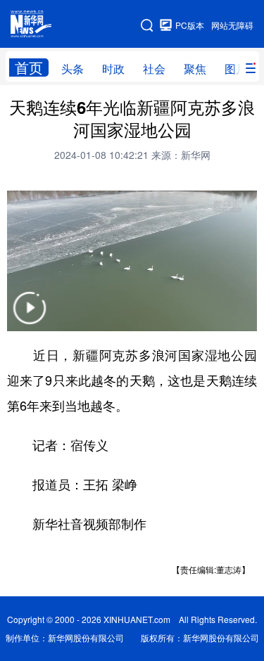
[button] (29, 317)
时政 (113, 68)
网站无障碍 (232, 25)
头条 (72, 68)
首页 (29, 67)
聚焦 (195, 68)
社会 (154, 68)
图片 (236, 68)
